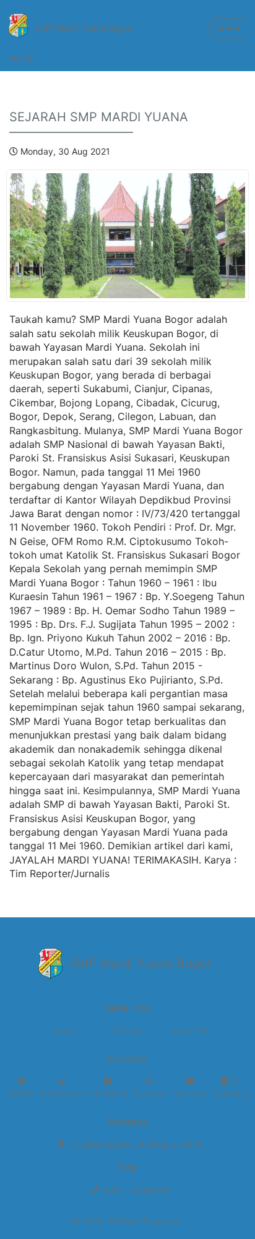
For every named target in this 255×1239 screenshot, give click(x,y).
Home (22, 58)
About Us (189, 1030)
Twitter (21, 1092)
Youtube (190, 1092)
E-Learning (230, 1087)
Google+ (150, 1092)
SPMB (228, 28)
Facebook (107, 1092)
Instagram (61, 1092)
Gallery (128, 1030)
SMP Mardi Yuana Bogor (83, 27)
